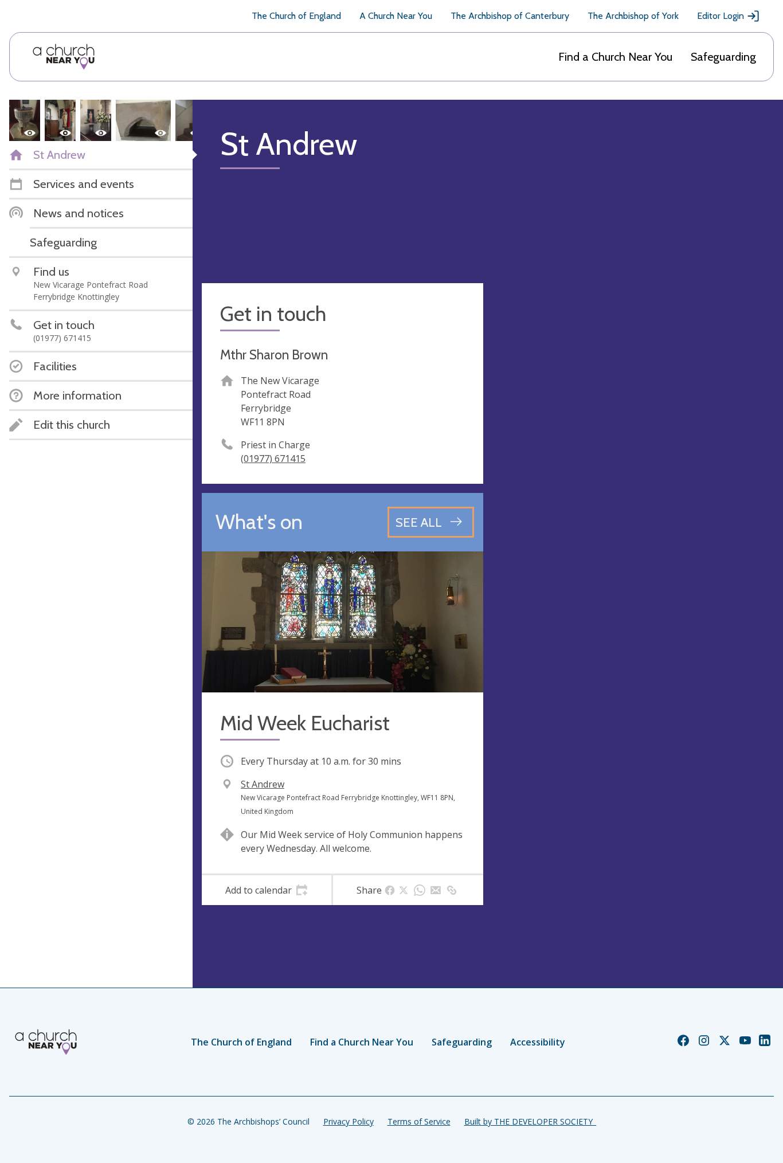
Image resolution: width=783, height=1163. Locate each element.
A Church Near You (395, 15)
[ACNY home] (63, 56)
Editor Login (720, 15)
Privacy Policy (348, 1121)
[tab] (266, 890)
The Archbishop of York (633, 15)
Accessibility (537, 1042)
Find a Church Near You (615, 57)
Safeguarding (723, 57)
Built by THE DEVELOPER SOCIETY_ (530, 1121)
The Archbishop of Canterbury (510, 15)
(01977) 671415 (273, 458)
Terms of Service (419, 1121)
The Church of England (296, 15)
